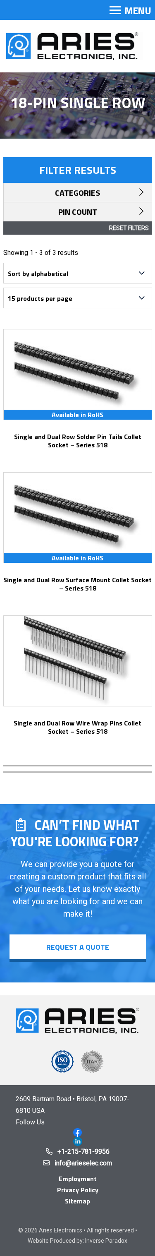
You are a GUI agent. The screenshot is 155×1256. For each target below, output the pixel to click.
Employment (78, 1179)
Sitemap (77, 1201)
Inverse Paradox (106, 1240)
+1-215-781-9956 (83, 1151)
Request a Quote (77, 947)
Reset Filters (129, 228)
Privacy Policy (77, 1190)
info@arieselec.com (83, 1163)
